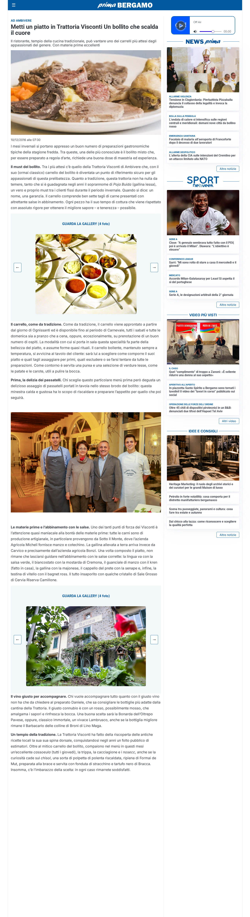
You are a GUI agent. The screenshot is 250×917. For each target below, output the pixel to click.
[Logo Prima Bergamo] (125, 5)
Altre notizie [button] (228, 169)
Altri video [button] (229, 421)
